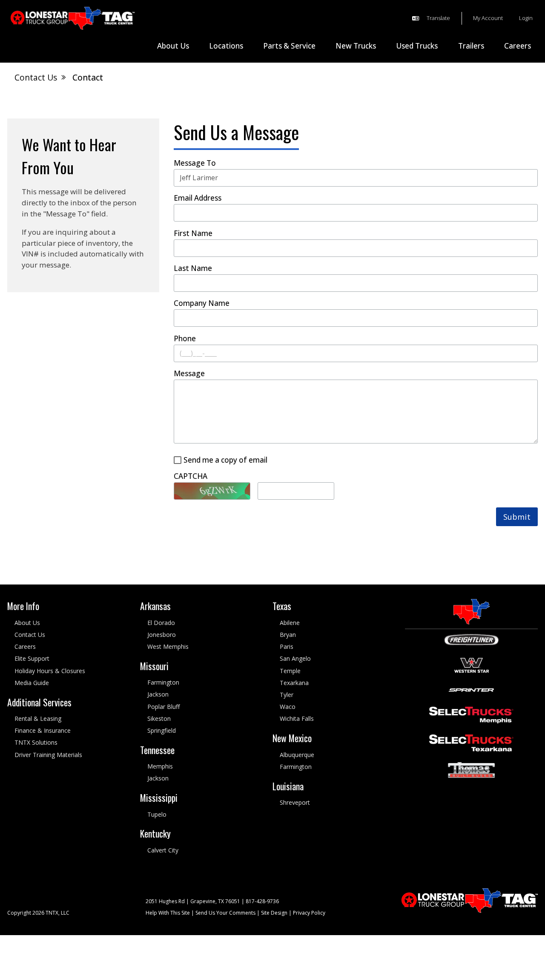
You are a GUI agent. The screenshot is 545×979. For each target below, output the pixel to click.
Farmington (163, 683)
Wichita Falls (297, 719)
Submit (517, 516)
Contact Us (29, 635)
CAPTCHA (190, 476)
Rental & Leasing (37, 718)
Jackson (158, 695)
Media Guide (31, 683)
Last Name (193, 268)
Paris (286, 647)
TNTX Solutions (35, 743)
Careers (25, 647)
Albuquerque (297, 755)
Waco (287, 707)
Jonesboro (161, 635)
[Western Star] (471, 665)
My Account (488, 18)
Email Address (197, 198)
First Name (193, 233)
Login (526, 18)
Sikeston (159, 718)
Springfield (161, 731)
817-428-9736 (262, 901)
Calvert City (162, 850)
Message (189, 373)
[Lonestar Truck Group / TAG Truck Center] (73, 18)
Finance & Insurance (42, 731)
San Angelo (295, 659)
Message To (195, 163)
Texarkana (294, 683)
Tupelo (156, 814)
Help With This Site (168, 913)
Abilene (290, 623)
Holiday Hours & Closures (49, 671)
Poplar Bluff (163, 707)
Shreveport (295, 802)
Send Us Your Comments (225, 913)
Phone (185, 338)
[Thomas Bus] (471, 770)
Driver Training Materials (48, 755)
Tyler (286, 695)
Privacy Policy (309, 913)
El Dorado (161, 623)
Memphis (160, 767)
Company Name (201, 303)
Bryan (288, 635)
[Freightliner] (471, 639)
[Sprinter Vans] (471, 689)
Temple (290, 671)
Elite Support (31, 659)
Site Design (274, 913)
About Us (27, 623)
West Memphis (168, 647)
